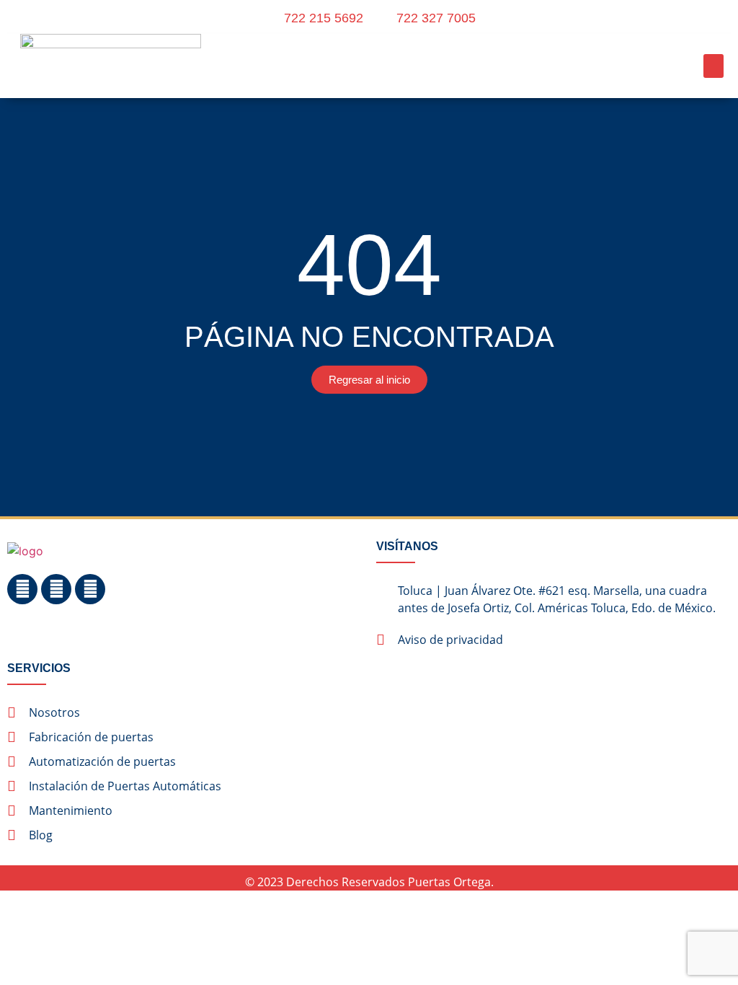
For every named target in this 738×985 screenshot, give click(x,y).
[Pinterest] (56, 589)
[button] (713, 66)
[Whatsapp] (90, 589)
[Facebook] (22, 589)
